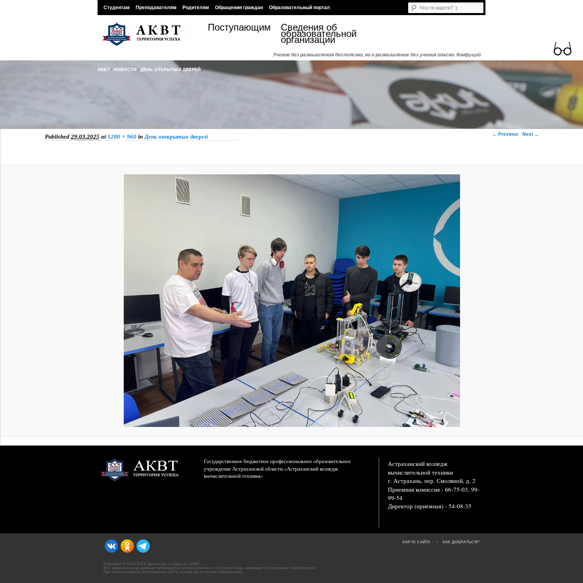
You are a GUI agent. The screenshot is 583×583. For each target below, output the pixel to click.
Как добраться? (461, 542)
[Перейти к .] (291, 83)
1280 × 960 (121, 136)
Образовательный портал (299, 7)
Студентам (117, 7)
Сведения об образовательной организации (317, 33)
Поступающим (239, 28)
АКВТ (104, 69)
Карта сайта (417, 542)
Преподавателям (156, 7)
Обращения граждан (239, 7)
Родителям (195, 7)
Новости (125, 69)
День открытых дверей (170, 69)
